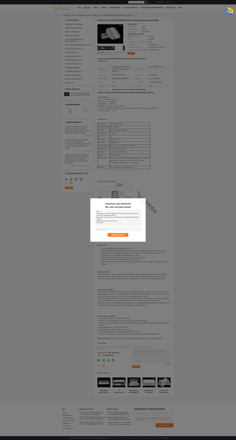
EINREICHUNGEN (118, 235)
